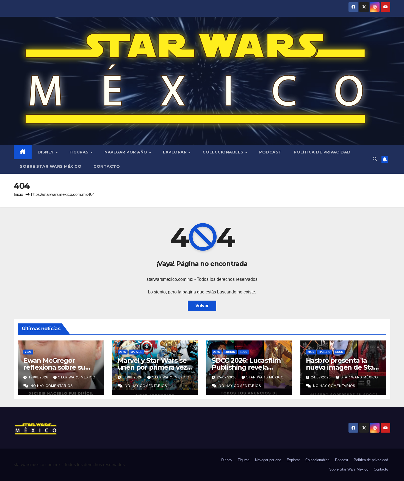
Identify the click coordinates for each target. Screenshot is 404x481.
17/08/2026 (39, 377)
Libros (230, 351)
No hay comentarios (52, 386)
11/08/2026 (133, 377)
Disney (46, 152)
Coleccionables (224, 152)
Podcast (270, 152)
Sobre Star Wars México (50, 166)
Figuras (80, 152)
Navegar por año (126, 152)
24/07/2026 (321, 377)
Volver (202, 305)
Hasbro (325, 351)
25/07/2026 (227, 377)
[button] (375, 159)
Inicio (18, 194)
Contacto (106, 166)
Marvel (136, 351)
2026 (28, 351)
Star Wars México (76, 377)
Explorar (175, 152)
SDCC (243, 351)
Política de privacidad (322, 152)
